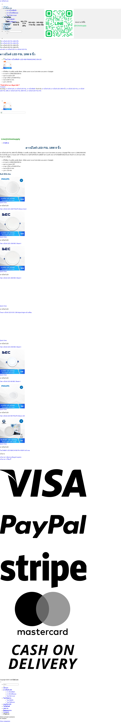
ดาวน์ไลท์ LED (7, 8)
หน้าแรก (5, 7)
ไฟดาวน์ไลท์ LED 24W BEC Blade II (10, 347)
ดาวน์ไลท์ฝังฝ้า (12, 10)
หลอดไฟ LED (7, 704)
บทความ (5, 26)
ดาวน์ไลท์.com (4, 1)
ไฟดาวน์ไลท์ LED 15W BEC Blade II (10, 243)
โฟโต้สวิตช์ (6, 706)
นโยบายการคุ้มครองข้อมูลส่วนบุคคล (10, 457)
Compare (6, 712)
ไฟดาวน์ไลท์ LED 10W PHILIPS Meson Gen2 (13, 209)
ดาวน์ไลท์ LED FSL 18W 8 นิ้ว (17, 90)
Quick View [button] (3, 202)
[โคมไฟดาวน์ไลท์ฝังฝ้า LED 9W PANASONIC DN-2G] (22, 59)
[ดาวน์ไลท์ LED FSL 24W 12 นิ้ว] (7, 68)
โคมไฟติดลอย (11, 22)
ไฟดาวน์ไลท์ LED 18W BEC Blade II (10, 278)
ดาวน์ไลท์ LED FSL (21, 49)
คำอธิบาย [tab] (6, 143)
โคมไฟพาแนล (12, 15)
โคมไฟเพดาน (7, 698)
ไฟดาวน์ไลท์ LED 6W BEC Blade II (10, 381)
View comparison (5, 721)
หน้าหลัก (2, 49)
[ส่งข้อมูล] (7, 33)
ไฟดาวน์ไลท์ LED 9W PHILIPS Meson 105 (12, 416)
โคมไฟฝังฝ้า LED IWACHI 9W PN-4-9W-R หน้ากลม (15, 450)
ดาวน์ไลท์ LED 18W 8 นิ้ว (58, 88)
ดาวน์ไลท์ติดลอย (12, 13)
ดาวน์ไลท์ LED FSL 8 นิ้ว (34, 90)
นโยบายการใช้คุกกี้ (5, 459)
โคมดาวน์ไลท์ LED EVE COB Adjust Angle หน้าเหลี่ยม (16, 312)
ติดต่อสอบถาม (7, 710)
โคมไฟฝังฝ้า (11, 19)
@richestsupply (80, 26)
